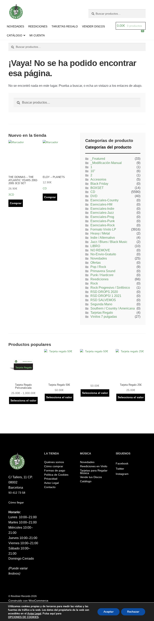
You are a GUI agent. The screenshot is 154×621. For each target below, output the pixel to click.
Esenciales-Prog (102, 217)
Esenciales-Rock (102, 225)
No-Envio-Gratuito (103, 254)
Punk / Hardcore (101, 275)
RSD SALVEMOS (103, 300)
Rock (94, 283)
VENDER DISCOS (93, 26)
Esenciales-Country (104, 200)
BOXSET (97, 188)
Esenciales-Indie (102, 208)
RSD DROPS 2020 (104, 292)
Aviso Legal (51, 482)
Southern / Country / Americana (112, 308)
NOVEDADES (15, 26)
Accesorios (98, 179)
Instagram (122, 473)
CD (92, 192)
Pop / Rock (98, 267)
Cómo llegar (16, 502)
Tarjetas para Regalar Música (93, 472)
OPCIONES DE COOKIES (23, 617)
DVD (93, 196)
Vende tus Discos (91, 477)
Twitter (120, 468)
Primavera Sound (102, 271)
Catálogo (85, 481)
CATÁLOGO (14, 35)
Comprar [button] (15, 203)
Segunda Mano (101, 304)
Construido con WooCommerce (28, 600)
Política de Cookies (56, 474)
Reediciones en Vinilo (93, 466)
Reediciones (99, 279)
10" (92, 171)
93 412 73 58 (16, 492)
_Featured (97, 158)
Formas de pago (54, 470)
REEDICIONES (37, 26)
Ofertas (95, 262)
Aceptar (108, 612)
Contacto (50, 487)
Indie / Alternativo (102, 237)
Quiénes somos (54, 462)
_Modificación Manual (106, 163)
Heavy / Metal (100, 233)
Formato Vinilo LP (103, 229)
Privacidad (50, 478)
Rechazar (133, 612)
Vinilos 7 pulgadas (103, 316)
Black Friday (99, 183)
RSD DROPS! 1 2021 (105, 296)
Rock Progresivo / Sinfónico (110, 287)
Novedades (98, 258)
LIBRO (95, 246)
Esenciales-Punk (102, 221)
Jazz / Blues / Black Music (108, 242)
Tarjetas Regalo (101, 312)
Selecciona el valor (23, 400)
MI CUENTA (37, 35)
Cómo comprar (53, 466)
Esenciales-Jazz (102, 212)
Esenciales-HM (101, 204)
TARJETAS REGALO (65, 26)
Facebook (122, 463)
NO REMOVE (100, 250)
